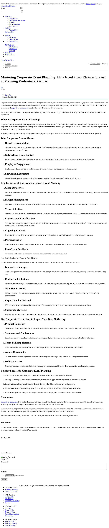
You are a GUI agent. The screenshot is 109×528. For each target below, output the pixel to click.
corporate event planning (19, 108)
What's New (13, 18)
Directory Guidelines (12, 501)
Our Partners (13, 26)
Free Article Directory (8, 6)
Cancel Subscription (12, 514)
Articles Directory (11, 491)
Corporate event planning (9, 402)
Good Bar (8, 95)
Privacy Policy (90, 4)
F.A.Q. (11, 22)
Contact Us (9, 516)
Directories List (14, 24)
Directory (8, 16)
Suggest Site (9, 497)
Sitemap (8, 508)
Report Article (95, 64)
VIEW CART (10, 54)
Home (3, 60)
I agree (99, 4)
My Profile (13, 49)
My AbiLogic (9, 45)
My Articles (13, 47)
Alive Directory (10, 525)
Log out (12, 51)
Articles (7, 28)
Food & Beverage (11, 66)
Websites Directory (11, 489)
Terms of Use (9, 510)
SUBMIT (8, 53)
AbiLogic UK (10, 521)
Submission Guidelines (17, 20)
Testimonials (9, 32)
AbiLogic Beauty (11, 523)
